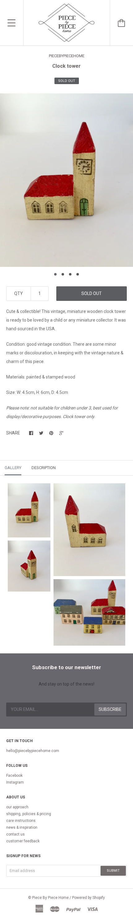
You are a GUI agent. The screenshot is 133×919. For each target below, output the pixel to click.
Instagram (15, 782)
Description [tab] (44, 467)
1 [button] (55, 274)
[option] (66, 180)
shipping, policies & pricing (28, 814)
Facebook (14, 775)
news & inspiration (21, 827)
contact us (15, 834)
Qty (18, 293)
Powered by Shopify (88, 897)
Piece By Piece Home (50, 897)
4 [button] (77, 274)
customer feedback (23, 841)
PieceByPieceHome (66, 55)
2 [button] (63, 274)
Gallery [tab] (13, 467)
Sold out (91, 293)
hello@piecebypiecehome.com (32, 751)
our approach (17, 807)
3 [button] (70, 274)
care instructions (21, 821)
